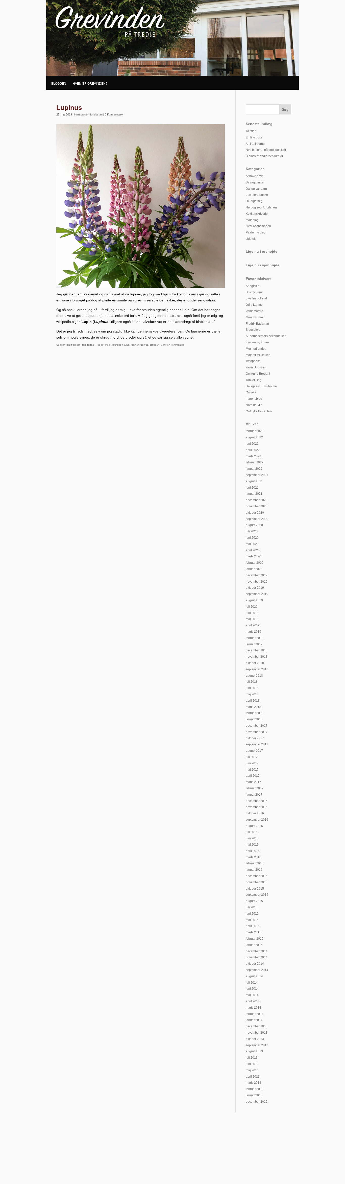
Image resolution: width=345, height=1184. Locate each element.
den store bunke (257, 195)
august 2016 (254, 826)
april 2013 (253, 1076)
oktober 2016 (255, 813)
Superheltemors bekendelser (266, 336)
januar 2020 (254, 569)
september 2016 (257, 819)
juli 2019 (252, 606)
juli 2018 (252, 681)
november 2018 (256, 656)
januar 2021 (254, 493)
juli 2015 (252, 907)
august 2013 (254, 1051)
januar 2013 (254, 1095)
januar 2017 (254, 794)
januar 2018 (254, 719)
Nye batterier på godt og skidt (266, 150)
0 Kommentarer (114, 114)
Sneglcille (252, 286)
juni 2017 (252, 763)
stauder (154, 344)
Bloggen (58, 83)
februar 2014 (254, 1014)
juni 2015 (252, 913)
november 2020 (256, 506)
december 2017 (256, 725)
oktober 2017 (255, 738)
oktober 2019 (255, 587)
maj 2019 (252, 619)
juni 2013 (252, 1064)
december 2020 (256, 500)
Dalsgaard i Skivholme (261, 386)
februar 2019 (254, 638)
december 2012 (256, 1101)
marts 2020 (253, 556)
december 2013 (256, 1026)
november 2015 (256, 882)
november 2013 (256, 1032)
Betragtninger (255, 182)
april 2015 (253, 926)
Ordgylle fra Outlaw (259, 411)
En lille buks (254, 137)
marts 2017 (253, 782)
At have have (255, 176)
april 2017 (253, 775)
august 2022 (254, 437)
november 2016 (256, 807)
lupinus (144, 344)
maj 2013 (252, 1070)
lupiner (134, 344)
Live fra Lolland (256, 298)
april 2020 (253, 550)
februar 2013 (254, 1089)
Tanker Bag (253, 380)
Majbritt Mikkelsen (258, 355)
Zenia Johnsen (256, 367)
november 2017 (256, 732)
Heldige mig (254, 201)
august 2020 (254, 525)
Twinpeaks (253, 361)
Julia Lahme (254, 304)
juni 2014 (252, 988)
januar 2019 (254, 644)
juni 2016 (252, 838)
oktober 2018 (255, 663)
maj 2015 (252, 920)
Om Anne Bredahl (258, 373)
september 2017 (257, 744)
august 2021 (254, 481)
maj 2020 (252, 544)
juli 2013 (252, 1057)
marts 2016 (253, 857)
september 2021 (257, 475)
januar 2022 (254, 468)
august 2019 (254, 600)
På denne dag (255, 232)
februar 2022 (254, 462)
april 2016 (253, 851)
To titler (251, 131)
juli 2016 (252, 832)
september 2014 (257, 970)
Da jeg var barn (256, 189)
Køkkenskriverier (257, 214)
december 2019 (256, 575)
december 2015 (256, 876)
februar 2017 (254, 788)
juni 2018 (252, 688)
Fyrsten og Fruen (257, 342)
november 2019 (256, 581)
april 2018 (253, 700)
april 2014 (253, 1001)
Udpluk (251, 239)
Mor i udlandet (255, 348)
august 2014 (254, 976)
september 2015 (257, 894)
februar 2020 (254, 562)
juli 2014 (252, 982)
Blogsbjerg (253, 329)
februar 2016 (254, 863)
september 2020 (257, 519)
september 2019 (257, 594)
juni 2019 (252, 613)
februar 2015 (254, 938)
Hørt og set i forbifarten (88, 114)
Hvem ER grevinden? (90, 83)
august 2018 (254, 675)
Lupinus (69, 107)
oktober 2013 (255, 1039)
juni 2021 (252, 487)
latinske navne (120, 344)
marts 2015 (253, 932)
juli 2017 (252, 757)
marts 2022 (253, 456)
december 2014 (256, 951)
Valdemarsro (254, 311)
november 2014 (256, 957)
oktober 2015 (255, 888)
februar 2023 (254, 431)
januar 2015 (254, 945)
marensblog (254, 398)
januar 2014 (254, 1020)
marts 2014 (253, 1007)
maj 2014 (252, 995)
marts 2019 (253, 631)
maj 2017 (252, 769)
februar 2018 (254, 713)
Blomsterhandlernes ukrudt (264, 156)
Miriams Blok (254, 317)
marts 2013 (253, 1082)
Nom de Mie (254, 405)
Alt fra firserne (255, 144)
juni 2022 (252, 443)
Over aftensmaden (258, 226)
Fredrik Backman (257, 323)
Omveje (251, 392)
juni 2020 (252, 537)
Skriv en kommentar (172, 344)
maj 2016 (252, 844)
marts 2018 (253, 707)
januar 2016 (254, 869)
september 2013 (257, 1045)
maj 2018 (252, 694)
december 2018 (256, 650)
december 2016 (256, 801)
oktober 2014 (255, 963)
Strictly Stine (254, 292)
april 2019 (253, 625)
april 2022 (253, 450)
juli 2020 (252, 531)
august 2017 (254, 750)
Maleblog (252, 220)
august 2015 (254, 901)
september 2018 (257, 669)
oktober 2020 (255, 512)
